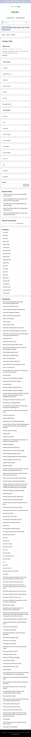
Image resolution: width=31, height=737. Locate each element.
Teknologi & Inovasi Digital (9, 640)
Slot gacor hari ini (7, 104)
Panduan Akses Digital (8, 436)
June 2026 (5, 232)
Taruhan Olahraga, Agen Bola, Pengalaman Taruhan (15, 619)
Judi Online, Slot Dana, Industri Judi (11, 361)
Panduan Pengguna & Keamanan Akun (12, 459)
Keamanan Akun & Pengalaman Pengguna (13, 378)
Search (4, 182)
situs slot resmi (7, 559)
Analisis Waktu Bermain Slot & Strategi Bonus (14, 309)
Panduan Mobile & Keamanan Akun (11, 447)
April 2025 (5, 275)
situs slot (5, 116)
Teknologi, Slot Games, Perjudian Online (12, 709)
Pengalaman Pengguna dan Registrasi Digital (13, 490)
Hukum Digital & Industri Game (10, 352)
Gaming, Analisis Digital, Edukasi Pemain (13, 344)
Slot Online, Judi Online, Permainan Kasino (13, 582)
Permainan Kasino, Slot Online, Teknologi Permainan (15, 510)
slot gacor (5, 68)
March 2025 (6, 278)
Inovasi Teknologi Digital (9, 358)
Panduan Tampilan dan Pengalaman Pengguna (14, 481)
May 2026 (5, 235)
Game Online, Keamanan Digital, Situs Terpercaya (15, 330)
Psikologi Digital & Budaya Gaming (11, 528)
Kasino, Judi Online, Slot (9, 367)
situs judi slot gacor (8, 543)
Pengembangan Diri (7, 493)
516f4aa (5, 49)
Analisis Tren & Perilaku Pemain (10, 306)
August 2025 (6, 262)
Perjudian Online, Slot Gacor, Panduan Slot (13, 496)
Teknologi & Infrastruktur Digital (10, 637)
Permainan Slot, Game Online (10, 516)
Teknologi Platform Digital (9, 696)
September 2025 (7, 259)
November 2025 (7, 253)
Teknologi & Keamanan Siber (10, 654)
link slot (5, 92)
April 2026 (5, 238)
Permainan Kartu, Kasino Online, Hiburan (12, 507)
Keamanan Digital (7, 384)
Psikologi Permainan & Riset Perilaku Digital (13, 531)
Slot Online (5, 574)
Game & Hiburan (7, 321)
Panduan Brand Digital (8, 444)
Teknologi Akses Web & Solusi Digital (12, 663)
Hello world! (6, 46)
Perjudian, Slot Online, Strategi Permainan (13, 499)
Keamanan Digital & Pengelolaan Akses (12, 387)
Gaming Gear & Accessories (9, 341)
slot (4, 122)
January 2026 (6, 247)
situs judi (5, 537)
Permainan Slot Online (8, 513)
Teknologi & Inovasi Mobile (9, 643)
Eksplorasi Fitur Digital (8, 318)
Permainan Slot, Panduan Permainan (11, 522)
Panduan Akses (6, 433)
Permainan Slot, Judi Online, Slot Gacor (12, 519)
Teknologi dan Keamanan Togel (10, 666)
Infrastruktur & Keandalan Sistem (11, 355)
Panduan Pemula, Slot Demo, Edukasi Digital (13, 450)
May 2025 (5, 272)
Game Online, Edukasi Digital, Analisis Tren (13, 327)
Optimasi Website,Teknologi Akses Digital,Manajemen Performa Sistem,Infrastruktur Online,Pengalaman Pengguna (16, 426)
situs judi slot (6, 540)
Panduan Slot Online (8, 465)
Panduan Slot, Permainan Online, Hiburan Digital (14, 478)
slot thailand (6, 146)
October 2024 (6, 293)
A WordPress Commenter (9, 223)
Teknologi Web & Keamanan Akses (11, 703)
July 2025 (5, 265)
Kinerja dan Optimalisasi (9, 415)
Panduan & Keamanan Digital (10, 430)
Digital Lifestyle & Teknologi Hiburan (11, 315)
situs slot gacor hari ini (8, 556)
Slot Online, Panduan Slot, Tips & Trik (12, 597)
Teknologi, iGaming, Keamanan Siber (11, 706)
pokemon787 (6, 525)
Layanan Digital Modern (8, 418)
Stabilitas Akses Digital (8, 605)
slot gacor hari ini (7, 74)
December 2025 (6, 250)
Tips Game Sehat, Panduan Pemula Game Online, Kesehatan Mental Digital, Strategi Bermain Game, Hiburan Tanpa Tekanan (15, 714)
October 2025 (6, 256)
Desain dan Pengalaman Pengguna (11, 312)
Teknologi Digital (7, 669)
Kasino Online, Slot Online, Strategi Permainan (14, 364)
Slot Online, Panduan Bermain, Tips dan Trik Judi (14, 591)
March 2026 (6, 241)
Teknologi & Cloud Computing (10, 626)
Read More (4, 55)
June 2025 (5, 269)
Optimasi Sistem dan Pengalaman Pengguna (13, 421)
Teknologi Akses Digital (8, 660)
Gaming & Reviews (7, 338)
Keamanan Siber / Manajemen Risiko (12, 402)
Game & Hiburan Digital (8, 324)
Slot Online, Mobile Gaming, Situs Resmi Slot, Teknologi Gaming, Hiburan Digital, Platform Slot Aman (14, 586)
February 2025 (6, 281)
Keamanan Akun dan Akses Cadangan (12, 381)
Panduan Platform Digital (9, 462)
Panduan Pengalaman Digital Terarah (12, 453)
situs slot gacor (7, 86)
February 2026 (6, 244)
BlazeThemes (16, 734)
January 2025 (6, 284)
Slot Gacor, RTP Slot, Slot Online (10, 571)
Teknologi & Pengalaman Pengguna (11, 657)
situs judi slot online (8, 547)
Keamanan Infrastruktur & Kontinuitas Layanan (14, 399)
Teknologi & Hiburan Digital (9, 630)
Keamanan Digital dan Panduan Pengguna (13, 390)
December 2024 (6, 287)
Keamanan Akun (7, 375)
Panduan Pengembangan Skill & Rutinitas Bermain (15, 456)
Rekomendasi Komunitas (9, 534)
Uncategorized (6, 719)
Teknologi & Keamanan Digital (10, 651)
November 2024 (7, 290)
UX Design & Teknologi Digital (10, 727)
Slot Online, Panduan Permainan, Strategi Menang (15, 594)
